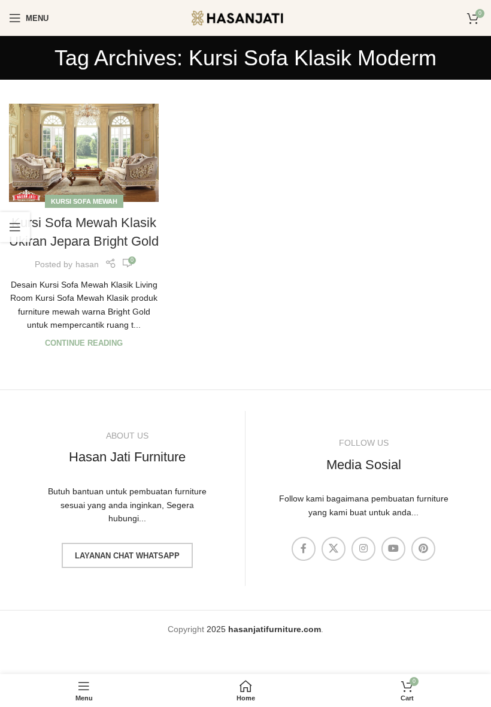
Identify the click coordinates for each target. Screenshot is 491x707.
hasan (87, 264)
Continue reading (84, 343)
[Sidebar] (15, 227)
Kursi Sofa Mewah (84, 201)
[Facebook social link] (304, 549)
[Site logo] (245, 17)
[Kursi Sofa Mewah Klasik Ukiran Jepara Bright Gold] (84, 153)
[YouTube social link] (393, 549)
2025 (264, 629)
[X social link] (333, 549)
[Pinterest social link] (423, 549)
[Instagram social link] (363, 549)
